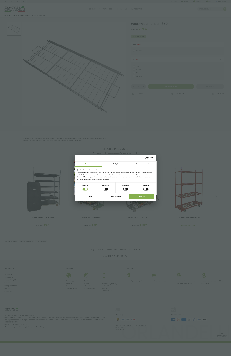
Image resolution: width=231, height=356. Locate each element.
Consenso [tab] (88, 164)
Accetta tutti (141, 196)
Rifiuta (90, 196)
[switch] (105, 189)
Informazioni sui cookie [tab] (142, 164)
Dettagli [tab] (115, 164)
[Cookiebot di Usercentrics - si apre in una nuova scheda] (146, 158)
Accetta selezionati (115, 196)
